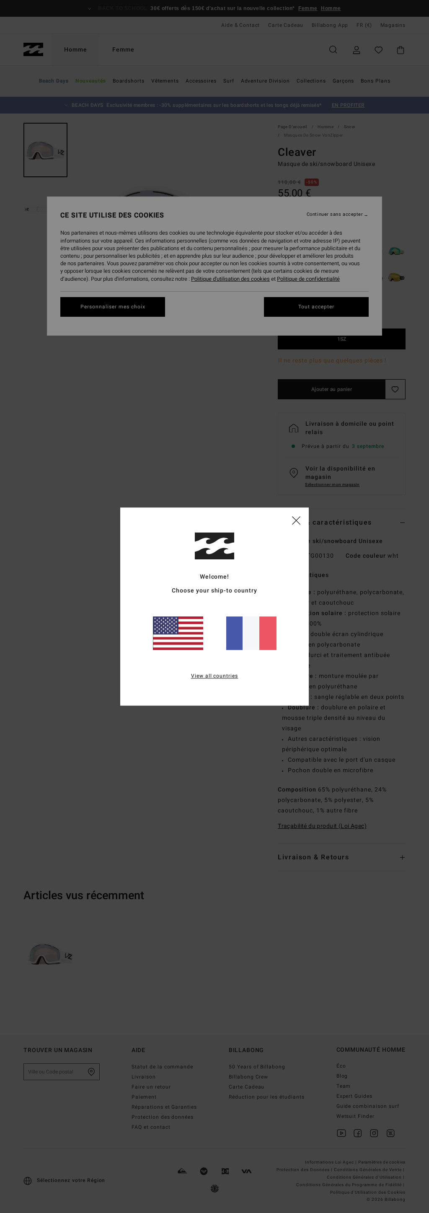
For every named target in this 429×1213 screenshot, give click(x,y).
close (296, 520)
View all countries (214, 676)
